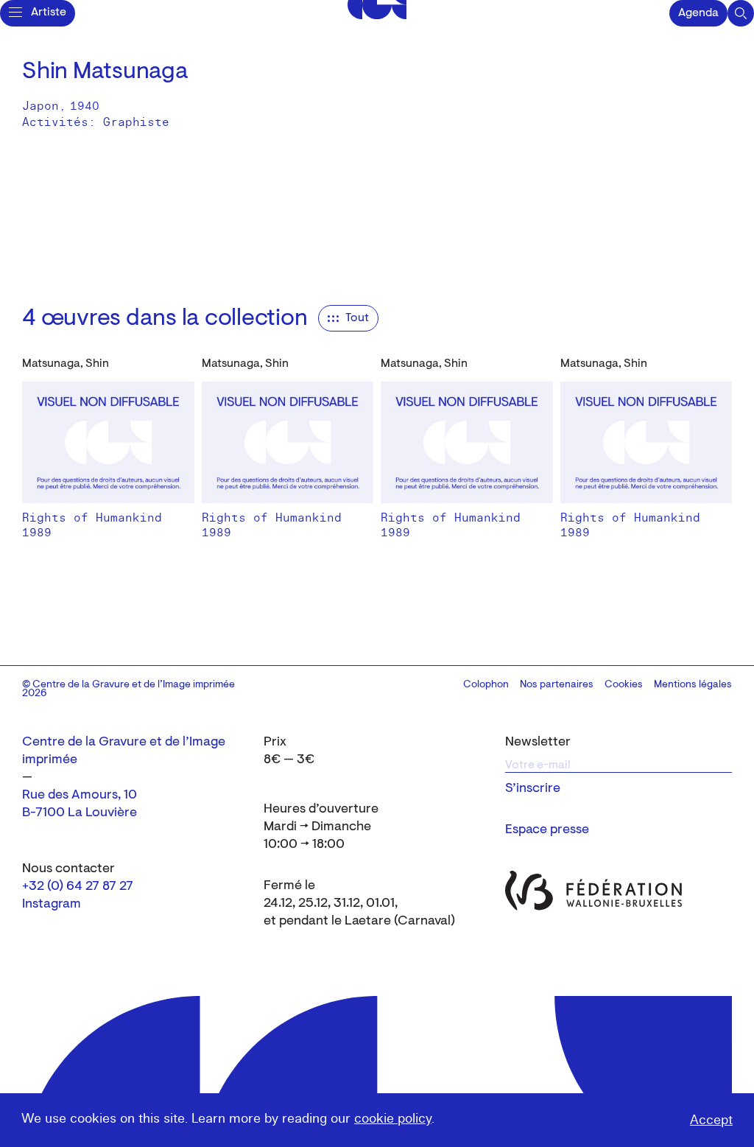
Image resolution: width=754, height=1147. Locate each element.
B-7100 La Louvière (79, 813)
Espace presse (547, 830)
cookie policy (392, 1118)
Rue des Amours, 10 (79, 795)
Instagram (51, 904)
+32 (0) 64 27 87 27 (77, 887)
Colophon (486, 685)
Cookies (624, 685)
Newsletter (538, 742)
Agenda (698, 13)
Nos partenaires (556, 685)
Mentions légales (693, 685)
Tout (357, 318)
